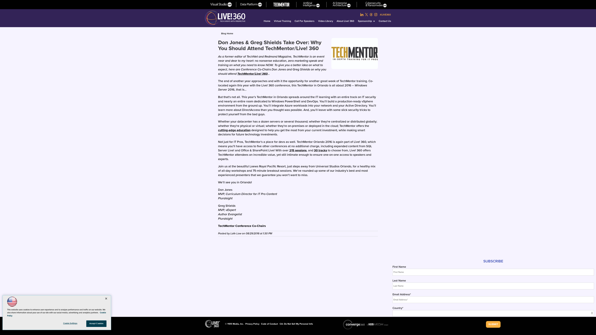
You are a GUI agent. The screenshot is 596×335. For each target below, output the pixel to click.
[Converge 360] (354, 324)
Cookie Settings (70, 323)
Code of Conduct (269, 324)
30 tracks (320, 150)
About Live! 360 (345, 21)
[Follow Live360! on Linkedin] (361, 14)
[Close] (106, 298)
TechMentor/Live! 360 (252, 74)
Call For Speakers (304, 21)
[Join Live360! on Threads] (371, 14)
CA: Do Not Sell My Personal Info (296, 324)
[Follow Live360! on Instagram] (375, 14)
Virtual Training (282, 21)
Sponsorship (365, 21)
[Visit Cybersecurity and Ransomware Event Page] (376, 4)
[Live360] (225, 18)
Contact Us (385, 21)
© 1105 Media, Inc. (234, 324)
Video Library (325, 21)
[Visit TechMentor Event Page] (281, 5)
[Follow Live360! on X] (366, 14)
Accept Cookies (96, 323)
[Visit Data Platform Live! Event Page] (251, 4)
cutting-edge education (234, 130)
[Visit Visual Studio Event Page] (221, 4)
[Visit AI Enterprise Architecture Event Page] (342, 4)
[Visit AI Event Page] (311, 4)
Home (267, 21)
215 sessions (298, 150)
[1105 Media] (377, 324)
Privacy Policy (252, 324)
